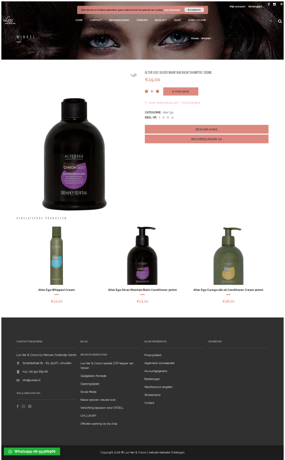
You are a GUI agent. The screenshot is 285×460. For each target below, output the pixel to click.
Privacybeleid (152, 355)
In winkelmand (180, 91)
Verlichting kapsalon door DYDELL (102, 407)
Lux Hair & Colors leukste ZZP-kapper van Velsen (106, 366)
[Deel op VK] (172, 117)
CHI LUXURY (88, 415)
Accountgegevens (155, 371)
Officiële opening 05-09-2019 (98, 423)
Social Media (88, 391)
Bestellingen (152, 379)
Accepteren (194, 9)
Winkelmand (152, 395)
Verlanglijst (255, 6)
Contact (149, 402)
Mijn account (237, 6)
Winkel (205, 38)
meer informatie (172, 9)
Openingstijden (89, 383)
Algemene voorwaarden (159, 363)
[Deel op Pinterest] (168, 117)
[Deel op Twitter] (163, 117)
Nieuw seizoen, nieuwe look (98, 399)
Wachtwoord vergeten (158, 387)
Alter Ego (168, 112)
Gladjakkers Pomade (93, 375)
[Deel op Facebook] (159, 117)
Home (195, 38)
